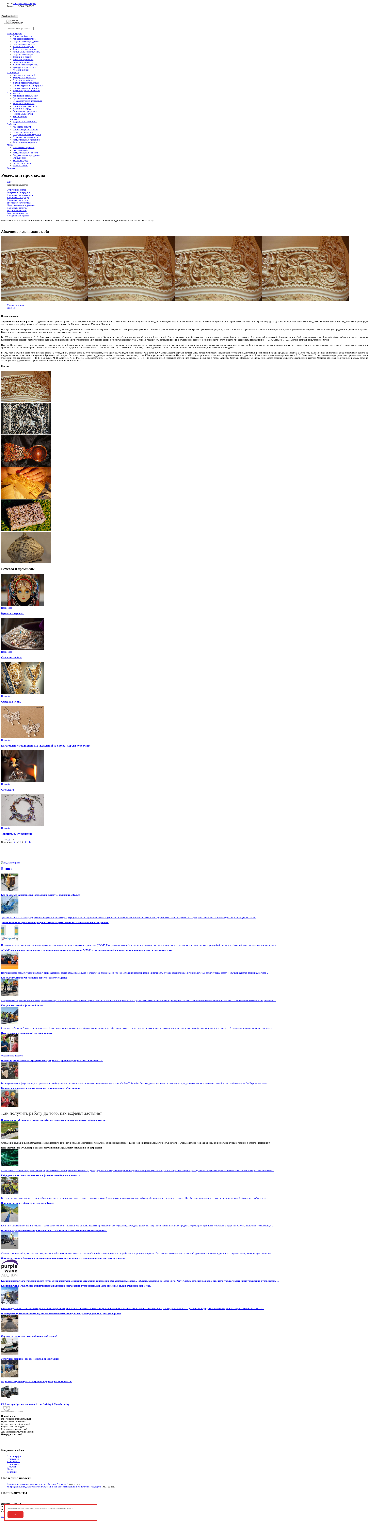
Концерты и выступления (25, 95)
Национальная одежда (24, 44)
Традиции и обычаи (22, 57)
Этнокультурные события (25, 129)
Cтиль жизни (19, 158)
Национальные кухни (23, 46)
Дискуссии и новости (23, 163)
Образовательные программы (27, 101)
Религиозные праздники (25, 142)
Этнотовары (13, 119)
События (11, 124)
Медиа (10, 145)
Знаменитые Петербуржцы (26, 64)
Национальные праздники (26, 41)
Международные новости (25, 152)
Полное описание (15, 305)
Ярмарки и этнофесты (23, 62)
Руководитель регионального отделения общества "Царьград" (38, 1484)
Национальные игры (23, 54)
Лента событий (20, 150)
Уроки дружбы (20, 116)
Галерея (11, 308)
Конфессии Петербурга (24, 39)
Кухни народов (20, 160)
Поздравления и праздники (26, 155)
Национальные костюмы (25, 121)
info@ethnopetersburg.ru (24, 3)
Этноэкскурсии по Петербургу (28, 85)
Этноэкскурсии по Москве (26, 88)
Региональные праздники (25, 137)
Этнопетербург (14, 33)
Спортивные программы (25, 111)
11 (27, 842)
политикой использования (52, 1508)
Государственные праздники (27, 134)
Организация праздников (25, 98)
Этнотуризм (13, 72)
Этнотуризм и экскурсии (25, 106)
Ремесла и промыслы (23, 59)
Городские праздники (23, 132)
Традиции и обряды (22, 108)
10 (24, 842)
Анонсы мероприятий (23, 147)
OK (15, 1515)
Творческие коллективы (24, 49)
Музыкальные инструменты (26, 51)
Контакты (12, 168)
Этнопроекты (13, 93)
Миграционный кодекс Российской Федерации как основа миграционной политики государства (54, 1486)
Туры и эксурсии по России (26, 90)
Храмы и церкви (21, 70)
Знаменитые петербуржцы (26, 83)
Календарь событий (22, 127)
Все (31, 842)
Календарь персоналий (24, 75)
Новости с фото (20, 165)
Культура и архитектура (24, 67)
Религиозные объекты (23, 80)
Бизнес (6, 869)
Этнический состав (22, 36)
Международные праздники (26, 139)
